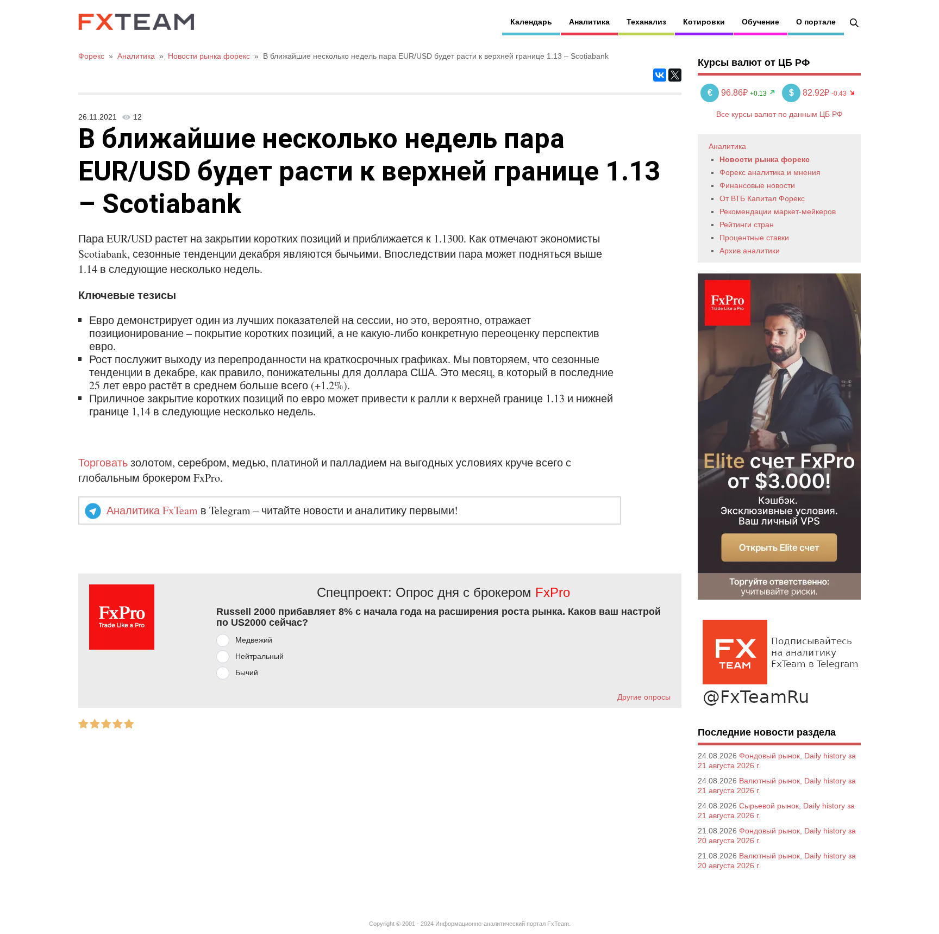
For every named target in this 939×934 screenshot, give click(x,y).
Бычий (246, 672)
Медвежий (253, 640)
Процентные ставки (754, 237)
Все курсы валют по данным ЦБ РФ (779, 114)
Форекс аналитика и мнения (770, 172)
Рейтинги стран (746, 224)
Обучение (760, 21)
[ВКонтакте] (659, 75)
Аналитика (589, 21)
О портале (816, 21)
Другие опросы (644, 697)
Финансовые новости (757, 185)
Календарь (531, 21)
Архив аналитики (749, 250)
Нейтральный (259, 656)
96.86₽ (729, 92)
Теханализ (646, 21)
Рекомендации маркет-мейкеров (777, 211)
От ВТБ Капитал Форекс (762, 198)
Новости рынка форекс (764, 159)
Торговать (103, 462)
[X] (674, 75)
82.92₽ (810, 92)
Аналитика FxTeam (152, 510)
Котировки (704, 21)
